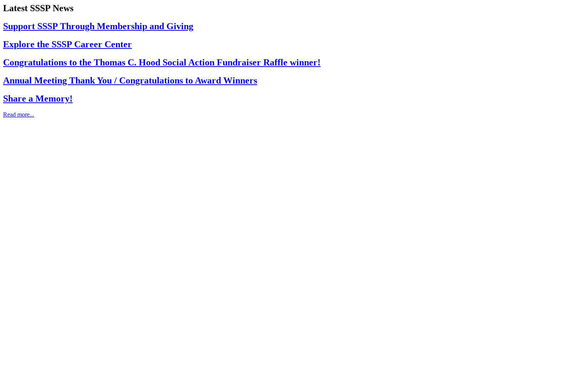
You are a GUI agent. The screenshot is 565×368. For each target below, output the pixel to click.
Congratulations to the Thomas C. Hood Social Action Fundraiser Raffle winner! (162, 62)
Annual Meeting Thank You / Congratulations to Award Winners (130, 80)
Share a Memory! (38, 99)
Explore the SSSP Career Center (67, 44)
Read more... (18, 114)
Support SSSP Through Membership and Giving (98, 26)
